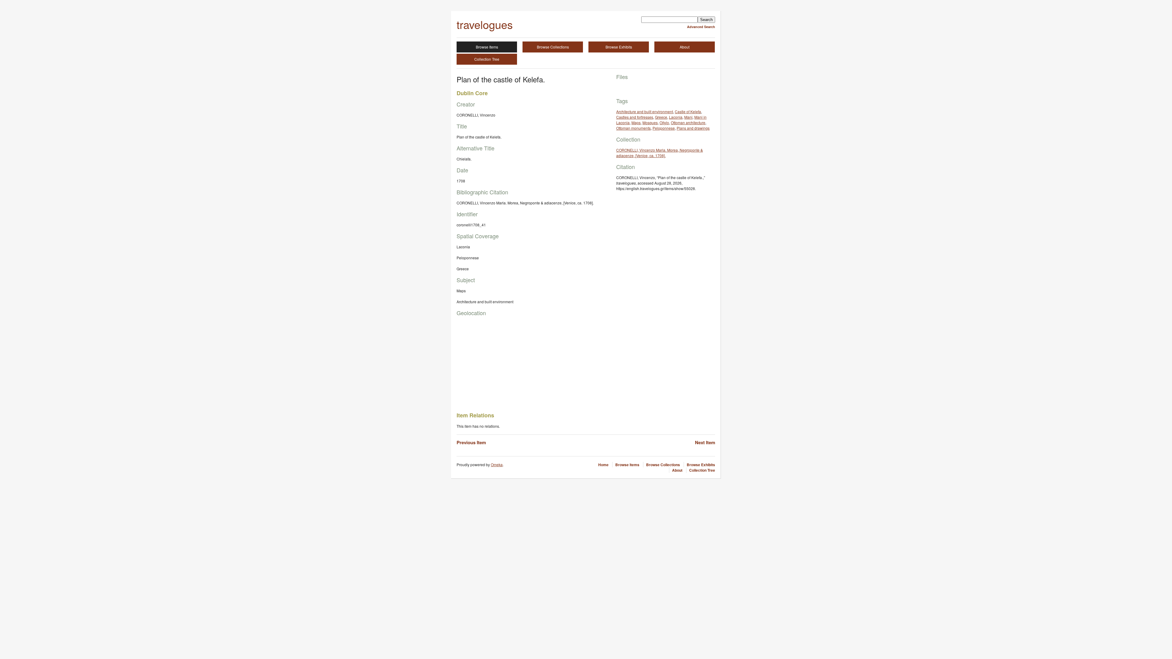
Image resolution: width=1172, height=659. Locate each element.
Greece (661, 117)
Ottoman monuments (633, 128)
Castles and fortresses (634, 117)
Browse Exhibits (619, 46)
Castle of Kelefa (688, 111)
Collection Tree (486, 59)
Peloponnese (664, 128)
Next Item (705, 442)
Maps (636, 122)
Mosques (650, 122)
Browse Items (487, 46)
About (684, 46)
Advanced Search (701, 26)
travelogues (485, 24)
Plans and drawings (693, 128)
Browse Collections (553, 46)
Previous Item (471, 442)
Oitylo (664, 122)
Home (603, 464)
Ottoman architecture (688, 122)
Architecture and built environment (644, 111)
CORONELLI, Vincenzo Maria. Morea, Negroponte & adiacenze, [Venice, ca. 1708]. (659, 152)
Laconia (675, 117)
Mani (688, 117)
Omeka (497, 464)
